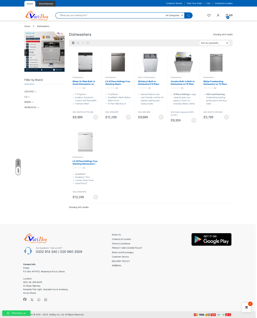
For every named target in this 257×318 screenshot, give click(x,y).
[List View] (83, 43)
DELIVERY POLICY (121, 261)
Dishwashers (78, 77)
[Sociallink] (24, 299)
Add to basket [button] (95, 117)
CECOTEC (29, 91)
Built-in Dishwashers (146, 77)
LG (25, 96)
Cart (208, 3)
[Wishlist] (209, 15)
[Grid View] (78, 43)
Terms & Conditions (121, 243)
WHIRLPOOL (30, 107)
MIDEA (27, 102)
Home (27, 26)
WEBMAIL (117, 265)
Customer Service (174, 3)
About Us (116, 234)
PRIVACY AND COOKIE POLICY (127, 248)
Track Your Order (194, 3)
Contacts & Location (224, 3)
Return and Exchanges (122, 252)
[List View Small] (87, 43)
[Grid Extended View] (73, 43)
